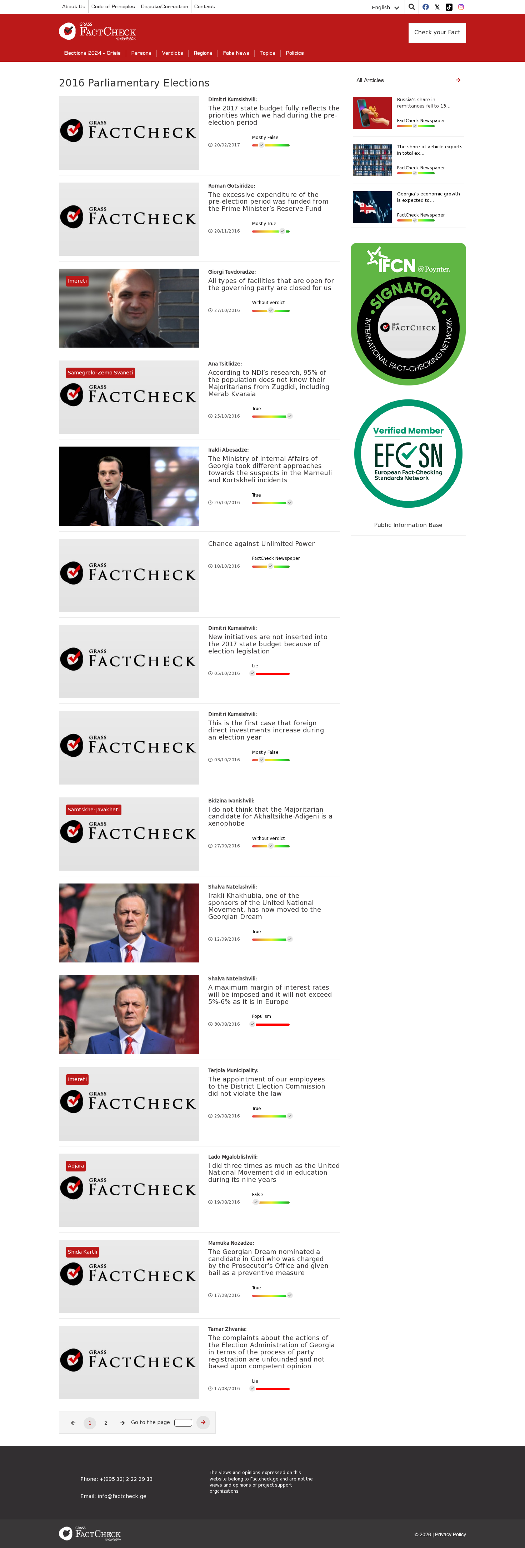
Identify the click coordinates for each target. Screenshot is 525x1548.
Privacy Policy (450, 1534)
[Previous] (73, 1423)
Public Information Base (408, 525)
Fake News (236, 53)
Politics (295, 53)
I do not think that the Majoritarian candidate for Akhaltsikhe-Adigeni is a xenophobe (270, 817)
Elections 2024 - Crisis (92, 53)
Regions (203, 53)
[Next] (122, 1423)
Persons (141, 53)
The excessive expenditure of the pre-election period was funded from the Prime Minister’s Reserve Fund (268, 202)
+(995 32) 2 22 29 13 (126, 1479)
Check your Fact (437, 33)
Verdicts (172, 53)
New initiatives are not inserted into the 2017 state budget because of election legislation (268, 644)
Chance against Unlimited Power (261, 544)
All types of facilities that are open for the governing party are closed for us (271, 285)
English (381, 7)
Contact (204, 6)
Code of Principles (113, 6)
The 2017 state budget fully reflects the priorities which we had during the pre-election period (274, 115)
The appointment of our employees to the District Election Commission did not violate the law (266, 1086)
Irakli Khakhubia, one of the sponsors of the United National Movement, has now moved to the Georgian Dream (264, 906)
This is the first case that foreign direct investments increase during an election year (266, 730)
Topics (267, 53)
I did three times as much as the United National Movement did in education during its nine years (274, 1173)
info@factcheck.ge (122, 1496)
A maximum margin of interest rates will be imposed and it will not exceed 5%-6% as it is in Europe (270, 995)
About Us (73, 6)
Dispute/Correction (164, 6)
